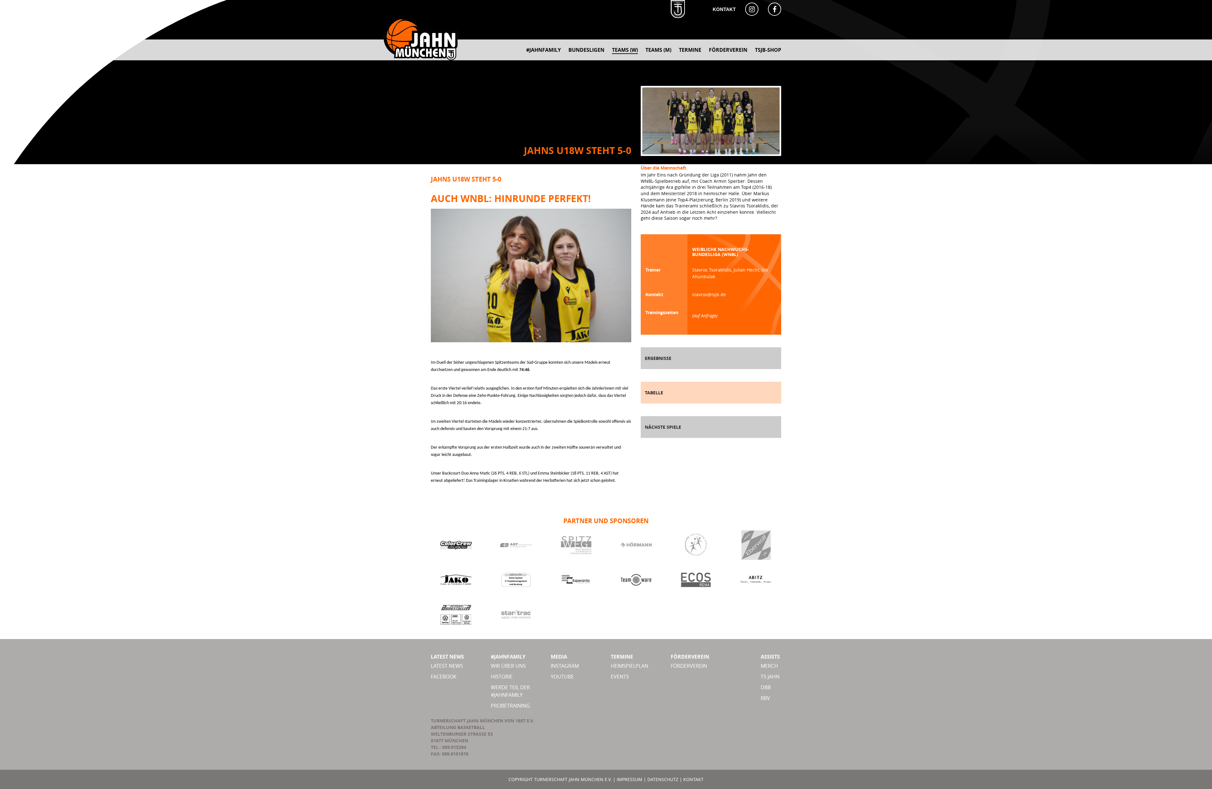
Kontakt (724, 9)
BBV (765, 698)
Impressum (629, 779)
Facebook (443, 676)
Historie (502, 676)
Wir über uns (508, 665)
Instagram (565, 665)
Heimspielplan (629, 665)
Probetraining (510, 705)
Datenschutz (662, 779)
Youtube (562, 676)
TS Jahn (770, 676)
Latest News (447, 665)
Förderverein (689, 665)
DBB (766, 687)
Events (620, 676)
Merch (769, 665)
